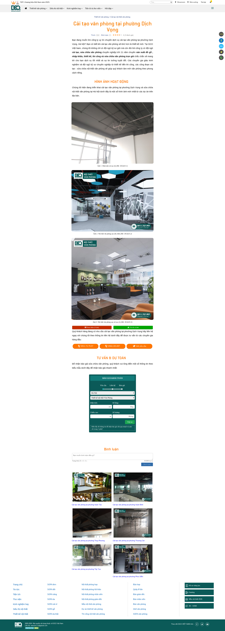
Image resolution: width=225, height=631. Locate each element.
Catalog (192, 592)
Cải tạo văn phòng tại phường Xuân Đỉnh (128, 505)
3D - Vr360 (193, 606)
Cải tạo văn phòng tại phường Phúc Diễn (128, 576)
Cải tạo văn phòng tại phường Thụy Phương (88, 541)
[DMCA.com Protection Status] (32, 628)
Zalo (221, 46)
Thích (93, 35)
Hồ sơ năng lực (194, 585)
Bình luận (104, 35)
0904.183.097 (114, 346)
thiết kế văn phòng (95, 609)
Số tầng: (122, 405)
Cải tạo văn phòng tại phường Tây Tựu (86, 569)
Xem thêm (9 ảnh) (92, 327)
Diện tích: (100, 405)
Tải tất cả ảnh (134, 327)
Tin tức (203, 2)
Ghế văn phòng (139, 609)
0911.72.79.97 (86, 346)
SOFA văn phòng (140, 614)
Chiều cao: (100, 414)
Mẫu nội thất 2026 (195, 599)
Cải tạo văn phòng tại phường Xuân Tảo (87, 505)
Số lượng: (122, 414)
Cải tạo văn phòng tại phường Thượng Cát (128, 541)
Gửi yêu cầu (140, 346)
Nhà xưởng (193, 2)
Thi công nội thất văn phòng (93, 614)
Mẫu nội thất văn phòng (91, 604)
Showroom (181, 2)
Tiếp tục (130, 422)
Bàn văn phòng (139, 604)
